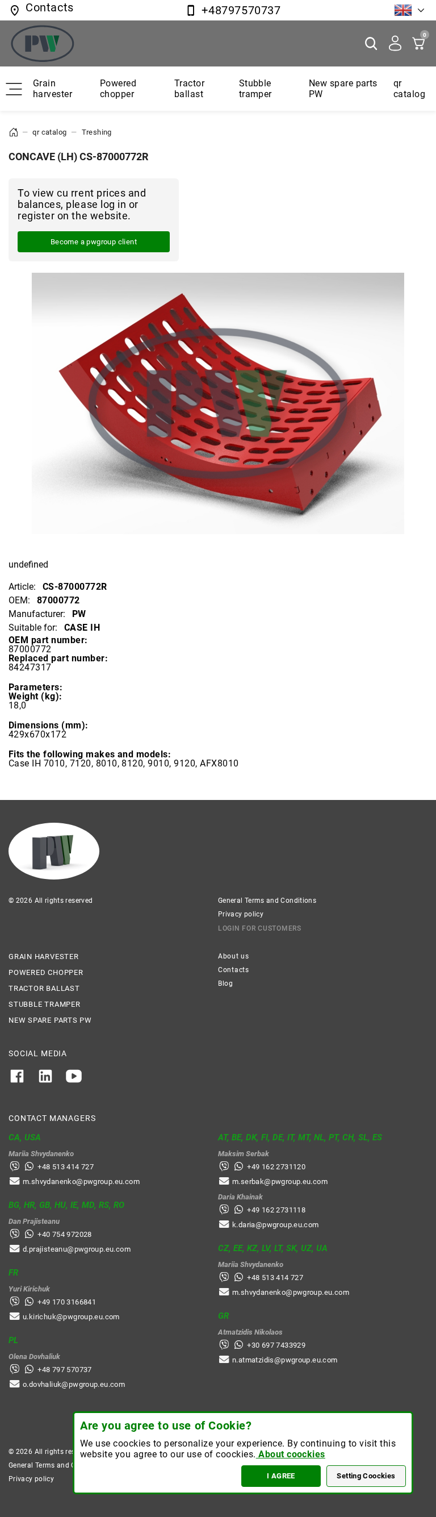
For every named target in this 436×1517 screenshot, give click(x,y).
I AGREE (281, 1476)
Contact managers (52, 1118)
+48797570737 (241, 10)
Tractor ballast (189, 88)
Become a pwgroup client (94, 241)
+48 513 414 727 (65, 1166)
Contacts (233, 970)
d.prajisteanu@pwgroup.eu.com (77, 1249)
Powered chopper (118, 88)
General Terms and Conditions (267, 901)
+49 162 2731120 (276, 1166)
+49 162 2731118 (276, 1210)
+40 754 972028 (64, 1234)
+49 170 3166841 (66, 1302)
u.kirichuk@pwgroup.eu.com (71, 1316)
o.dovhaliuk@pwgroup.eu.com (74, 1384)
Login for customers (259, 928)
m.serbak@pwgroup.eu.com (280, 1181)
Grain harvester (52, 88)
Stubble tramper (255, 88)
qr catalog (409, 88)
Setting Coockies (366, 1476)
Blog (225, 983)
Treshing (97, 132)
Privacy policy (240, 914)
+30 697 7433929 (276, 1345)
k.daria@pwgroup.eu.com (275, 1224)
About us (233, 956)
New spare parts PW (50, 1020)
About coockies (290, 1454)
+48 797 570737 (64, 1369)
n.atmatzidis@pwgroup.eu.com (285, 1360)
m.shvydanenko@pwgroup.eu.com (81, 1181)
